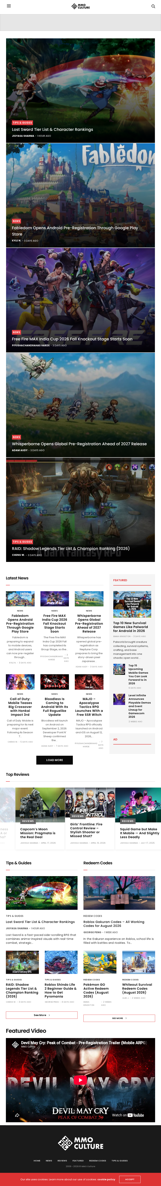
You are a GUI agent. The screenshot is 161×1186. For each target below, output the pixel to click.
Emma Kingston (122, 636)
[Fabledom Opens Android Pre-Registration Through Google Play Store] (80, 195)
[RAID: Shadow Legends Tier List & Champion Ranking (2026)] (80, 510)
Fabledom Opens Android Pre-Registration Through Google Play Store (20, 623)
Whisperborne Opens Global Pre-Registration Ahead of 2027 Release (79, 444)
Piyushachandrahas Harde (31, 345)
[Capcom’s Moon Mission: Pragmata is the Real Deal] (31, 805)
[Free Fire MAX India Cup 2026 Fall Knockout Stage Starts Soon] (80, 300)
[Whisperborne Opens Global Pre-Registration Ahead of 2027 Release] (80, 405)
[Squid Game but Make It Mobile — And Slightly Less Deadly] (130, 805)
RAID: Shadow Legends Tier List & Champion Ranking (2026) (71, 548)
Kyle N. (16, 240)
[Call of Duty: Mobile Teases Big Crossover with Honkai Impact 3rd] (20, 681)
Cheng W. (18, 555)
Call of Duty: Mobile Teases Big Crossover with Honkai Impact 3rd (20, 707)
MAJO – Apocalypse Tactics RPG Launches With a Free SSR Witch (89, 707)
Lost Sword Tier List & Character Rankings (52, 129)
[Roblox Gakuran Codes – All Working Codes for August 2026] (119, 893)
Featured (78, 1160)
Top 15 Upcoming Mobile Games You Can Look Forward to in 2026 (138, 674)
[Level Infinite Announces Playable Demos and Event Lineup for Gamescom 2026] (119, 699)
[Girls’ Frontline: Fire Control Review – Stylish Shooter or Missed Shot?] (80, 802)
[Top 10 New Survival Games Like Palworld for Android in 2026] (132, 604)
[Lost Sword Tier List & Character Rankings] (80, 90)
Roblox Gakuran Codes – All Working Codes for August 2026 (114, 924)
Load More (54, 760)
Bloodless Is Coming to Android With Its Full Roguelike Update (54, 707)
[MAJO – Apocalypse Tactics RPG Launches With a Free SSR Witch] (89, 681)
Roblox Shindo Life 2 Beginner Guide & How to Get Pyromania (61, 990)
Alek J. (125, 998)
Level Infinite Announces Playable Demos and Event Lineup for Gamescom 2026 (140, 706)
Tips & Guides (22, 122)
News (16, 221)
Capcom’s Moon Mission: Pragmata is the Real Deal (28, 833)
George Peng (52, 1001)
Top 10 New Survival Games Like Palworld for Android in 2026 (130, 627)
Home (37, 1160)
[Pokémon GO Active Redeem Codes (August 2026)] (99, 962)
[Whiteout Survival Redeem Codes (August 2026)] (138, 962)
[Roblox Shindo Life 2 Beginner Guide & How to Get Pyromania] (61, 962)
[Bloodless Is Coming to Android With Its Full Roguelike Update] (54, 681)
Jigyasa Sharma (23, 136)
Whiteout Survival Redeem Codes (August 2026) (137, 988)
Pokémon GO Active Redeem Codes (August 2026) (96, 990)
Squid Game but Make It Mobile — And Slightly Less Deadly (130, 833)
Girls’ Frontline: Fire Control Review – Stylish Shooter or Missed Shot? (77, 830)
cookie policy (106, 1179)
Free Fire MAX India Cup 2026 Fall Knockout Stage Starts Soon (72, 339)
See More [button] (40, 1015)
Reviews (19, 821)
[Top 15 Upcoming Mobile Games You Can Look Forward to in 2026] (119, 669)
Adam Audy (19, 450)
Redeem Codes (92, 916)
